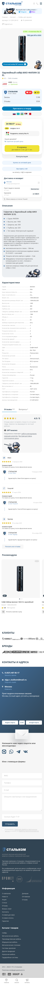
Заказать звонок (10, 675)
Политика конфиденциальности (13, 970)
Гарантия (5, 921)
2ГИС (22, 723)
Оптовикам (26, 897)
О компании (6, 893)
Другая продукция (8, 951)
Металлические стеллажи (11, 945)
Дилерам (25, 893)
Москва (8, 686)
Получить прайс (10, 682)
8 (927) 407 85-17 (12, 672)
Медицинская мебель (9, 942)
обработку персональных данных (29, 831)
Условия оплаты (8, 918)
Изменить (8, 689)
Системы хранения (9, 948)
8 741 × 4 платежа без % (32, 31)
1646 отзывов (12, 78)
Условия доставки (8, 915)
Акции (4, 900)
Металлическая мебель (10, 936)
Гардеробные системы (10, 957)
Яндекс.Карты (10, 723)
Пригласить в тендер (22, 108)
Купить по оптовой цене (22, 163)
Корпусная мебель (8, 954)
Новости (5, 897)
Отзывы (5, 906)
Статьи (4, 903)
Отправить (10, 824)
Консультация (22, 156)
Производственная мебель (11, 939)
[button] (22, 133)
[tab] (9, 410)
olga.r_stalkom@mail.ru (16, 679)
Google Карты (34, 723)
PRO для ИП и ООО (34, 35)
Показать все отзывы (12, 547)
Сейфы (4, 933)
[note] (22, 114)
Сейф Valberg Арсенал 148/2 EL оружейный (17, 602)
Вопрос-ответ (7, 909)
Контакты (5, 912)
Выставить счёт (22, 169)
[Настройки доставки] (39, 183)
